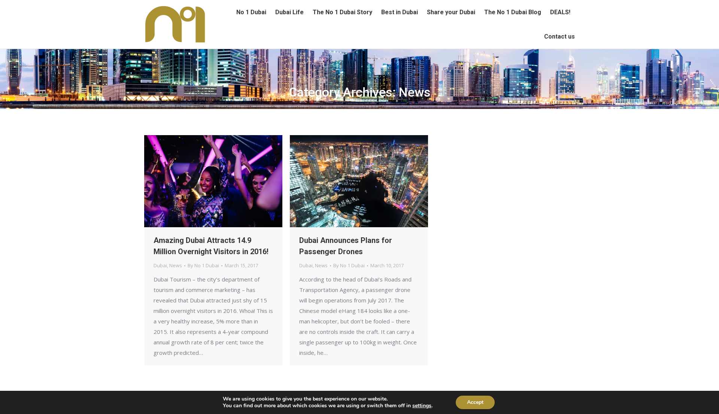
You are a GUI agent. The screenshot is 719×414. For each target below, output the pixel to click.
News (175, 265)
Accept (475, 402)
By (203, 265)
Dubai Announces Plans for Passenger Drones (345, 246)
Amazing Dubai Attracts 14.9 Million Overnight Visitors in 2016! (211, 246)
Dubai (160, 265)
